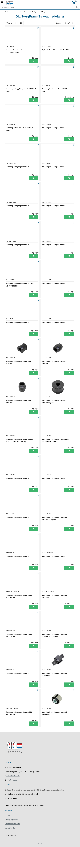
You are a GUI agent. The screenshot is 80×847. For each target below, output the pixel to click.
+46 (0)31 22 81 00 (13, 776)
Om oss (7, 815)
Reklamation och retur (12, 824)
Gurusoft (40, 843)
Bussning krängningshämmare (53, 128)
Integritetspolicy (10, 828)
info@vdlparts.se (12, 780)
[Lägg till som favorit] (37, 28)
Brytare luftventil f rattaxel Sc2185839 (55, 50)
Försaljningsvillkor (11, 820)
